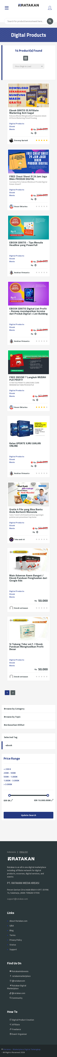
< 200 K (7, 769)
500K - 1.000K (10, 776)
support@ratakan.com (17, 898)
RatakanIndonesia (20, 971)
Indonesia (11, 852)
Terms (13, 935)
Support (13, 949)
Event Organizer (19, 1034)
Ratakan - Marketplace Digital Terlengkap (22, 1049)
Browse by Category (14, 708)
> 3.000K (8, 784)
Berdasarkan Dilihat (14, 724)
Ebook (12, 126)
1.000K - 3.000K (11, 780)
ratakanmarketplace (21, 976)
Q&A (12, 925)
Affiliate (16, 1024)
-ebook (8, 745)
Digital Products (16, 123)
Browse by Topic (12, 716)
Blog (12, 930)
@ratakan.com (18, 993)
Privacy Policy (16, 939)
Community (17, 997)
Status (13, 944)
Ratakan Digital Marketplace (16, 987)
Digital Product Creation (23, 1019)
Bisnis (12, 129)
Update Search (28, 815)
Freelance (16, 1029)
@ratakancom (18, 980)
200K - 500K (10, 772)
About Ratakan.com (18, 920)
